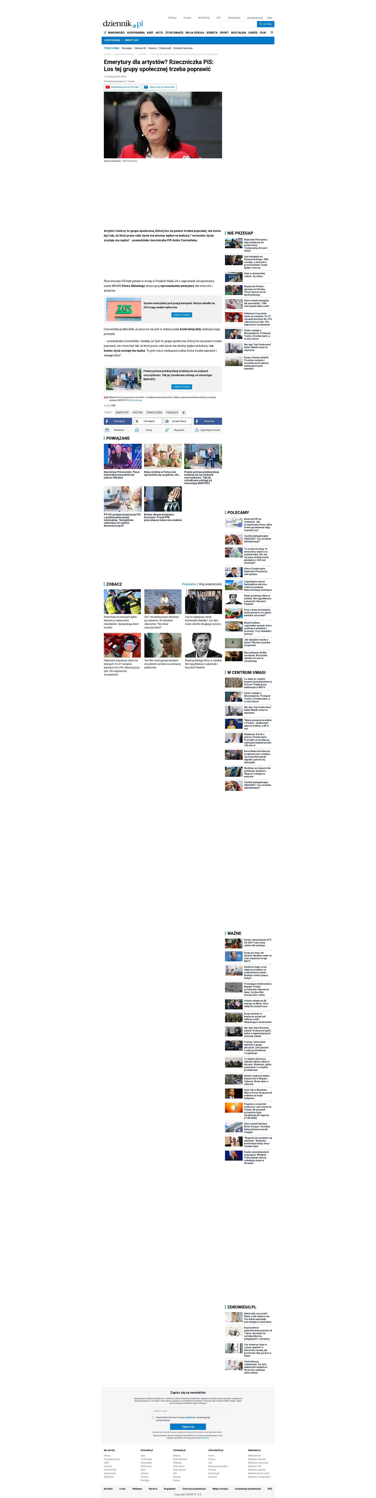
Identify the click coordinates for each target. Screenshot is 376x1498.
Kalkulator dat (254, 1455)
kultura (137, 412)
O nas (122, 1488)
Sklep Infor (109, 1477)
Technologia (146, 1459)
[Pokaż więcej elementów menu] (271, 33)
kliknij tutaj (204, 1438)
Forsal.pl (108, 1466)
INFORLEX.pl (204, 18)
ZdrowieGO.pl (234, 18)
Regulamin (170, 1488)
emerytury (122, 412)
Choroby (212, 1470)
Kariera (153, 1488)
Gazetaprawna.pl (112, 1459)
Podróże (144, 1477)
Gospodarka (112, 40)
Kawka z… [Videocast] (160, 48)
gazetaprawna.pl (255, 18)
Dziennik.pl (147, 1450)
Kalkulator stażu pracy (258, 1463)
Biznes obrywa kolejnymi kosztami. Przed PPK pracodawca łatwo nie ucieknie (163, 517)
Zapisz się (188, 1426)
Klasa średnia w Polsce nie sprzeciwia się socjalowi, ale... (162, 473)
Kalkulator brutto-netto (258, 1473)
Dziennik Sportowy (183, 48)
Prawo (211, 1455)
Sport (143, 1470)
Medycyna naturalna (217, 1466)
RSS (270, 1488)
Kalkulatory (254, 1450)
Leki (210, 1463)
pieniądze (172, 412)
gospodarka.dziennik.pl (124, 54)
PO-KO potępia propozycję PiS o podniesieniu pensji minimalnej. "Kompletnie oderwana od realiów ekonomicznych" (122, 520)
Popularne (189, 584)
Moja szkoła (178, 1466)
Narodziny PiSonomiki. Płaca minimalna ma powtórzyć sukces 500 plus (121, 475)
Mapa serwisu (220, 1488)
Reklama (137, 1488)
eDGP (106, 1463)
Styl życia (212, 1477)
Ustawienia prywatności (248, 1488)
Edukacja (177, 1463)
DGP (219, 18)
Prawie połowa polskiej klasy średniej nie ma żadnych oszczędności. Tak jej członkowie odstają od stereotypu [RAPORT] (177, 375)
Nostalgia (127, 48)
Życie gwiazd (179, 1470)
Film (175, 1473)
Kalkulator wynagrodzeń (259, 1477)
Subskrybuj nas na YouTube (125, 87)
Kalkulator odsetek (256, 1470)
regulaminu (190, 1417)
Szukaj (267, 24)
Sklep (269, 18)
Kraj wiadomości (210, 584)
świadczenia (154, 412)
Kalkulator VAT (255, 1466)
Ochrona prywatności (194, 1488)
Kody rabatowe (180, 1459)
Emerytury (132, 40)
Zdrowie (144, 1473)
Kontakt (108, 1488)
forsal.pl (187, 18)
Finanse (211, 1459)
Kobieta (176, 1455)
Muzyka (177, 1477)
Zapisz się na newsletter (162, 87)
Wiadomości (146, 1466)
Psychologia (213, 1473)
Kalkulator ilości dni (257, 1459)
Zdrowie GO (140, 48)
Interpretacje (110, 1473)
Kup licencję (136, 400)
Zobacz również (182, 314)
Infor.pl (107, 1455)
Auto (143, 1455)
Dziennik (107, 54)
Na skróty (109, 1450)
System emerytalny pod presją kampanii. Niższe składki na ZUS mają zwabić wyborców (179, 305)
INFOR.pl (172, 18)
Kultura (176, 1480)
